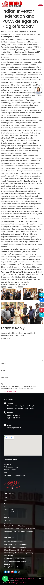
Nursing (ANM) (9, 512)
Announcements (10, 470)
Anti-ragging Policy (11, 467)
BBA (5, 501)
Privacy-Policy (19, 581)
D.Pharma (7, 520)
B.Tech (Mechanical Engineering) (16, 544)
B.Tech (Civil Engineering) (13, 542)
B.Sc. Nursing (8, 556)
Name (4, 363)
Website (4, 377)
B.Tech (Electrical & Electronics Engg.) (17, 550)
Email (4, 370)
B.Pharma (7, 523)
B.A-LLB (6, 517)
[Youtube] (12, 572)
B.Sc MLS (7, 564)
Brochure (7, 464)
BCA (5, 503)
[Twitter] (15, 572)
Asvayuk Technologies (20, 583)
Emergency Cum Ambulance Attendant (18, 532)
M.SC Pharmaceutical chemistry (15, 561)
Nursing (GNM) (9, 509)
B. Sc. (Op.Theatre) (11, 567)
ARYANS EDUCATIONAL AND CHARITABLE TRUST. (23, 579)
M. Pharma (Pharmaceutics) (14, 558)
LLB (5, 515)
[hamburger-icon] (40, 4)
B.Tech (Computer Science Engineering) (19, 553)
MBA (5, 498)
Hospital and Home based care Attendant (19, 529)
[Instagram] (19, 572)
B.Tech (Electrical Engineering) (15, 547)
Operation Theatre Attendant (14, 526)
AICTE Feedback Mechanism (14, 475)
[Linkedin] (5, 572)
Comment (6, 338)
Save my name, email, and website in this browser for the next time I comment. (18, 387)
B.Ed (5, 506)
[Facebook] (8, 572)
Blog (5, 473)
